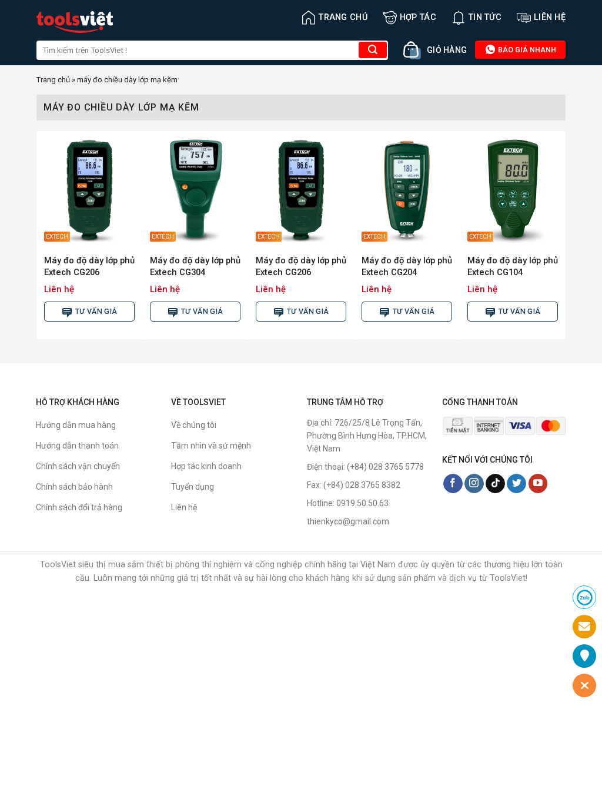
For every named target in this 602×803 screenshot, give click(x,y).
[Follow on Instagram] (474, 484)
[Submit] (373, 50)
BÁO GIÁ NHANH (526, 49)
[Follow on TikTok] (495, 484)
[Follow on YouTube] (538, 484)
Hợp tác (418, 17)
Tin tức (485, 17)
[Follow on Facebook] (453, 484)
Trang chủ (343, 17)
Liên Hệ (550, 17)
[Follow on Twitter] (516, 484)
